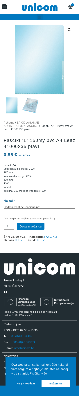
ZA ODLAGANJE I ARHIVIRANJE (22, 124)
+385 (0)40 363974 (23, 342)
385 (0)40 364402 (21, 336)
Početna (9, 122)
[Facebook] (5, 292)
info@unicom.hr (24, 348)
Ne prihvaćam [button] (26, 383)
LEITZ (19, 240)
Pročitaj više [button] (38, 373)
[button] (4, 6)
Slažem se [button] (56, 383)
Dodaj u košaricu (31, 226)
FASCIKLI (32, 125)
